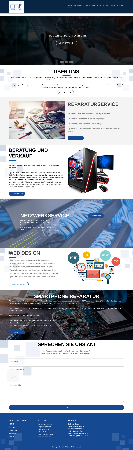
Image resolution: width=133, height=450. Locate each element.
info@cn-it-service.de (80, 436)
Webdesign (42, 432)
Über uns (79, 6)
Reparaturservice (44, 427)
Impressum (117, 6)
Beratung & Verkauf (45, 424)
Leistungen (92, 6)
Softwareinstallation (45, 437)
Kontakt (104, 6)
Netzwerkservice (44, 429)
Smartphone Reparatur (46, 434)
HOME (69, 6)
